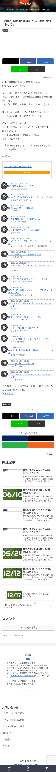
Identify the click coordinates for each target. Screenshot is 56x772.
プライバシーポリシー (33, 765)
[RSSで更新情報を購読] (41, 445)
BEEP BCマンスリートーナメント (25, 317)
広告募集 (7, 739)
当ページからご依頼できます (23, 675)
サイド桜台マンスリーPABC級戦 (24, 230)
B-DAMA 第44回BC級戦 (20, 208)
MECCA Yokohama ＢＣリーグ (24, 186)
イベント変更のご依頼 (13, 720)
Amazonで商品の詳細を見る (18, 166)
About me (18, 765)
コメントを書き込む (28, 627)
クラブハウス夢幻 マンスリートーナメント (29, 279)
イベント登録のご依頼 (13, 713)
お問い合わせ (9, 733)
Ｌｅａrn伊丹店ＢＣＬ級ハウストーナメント (30, 339)
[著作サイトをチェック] (15, 438)
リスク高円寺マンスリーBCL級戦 (24, 254)
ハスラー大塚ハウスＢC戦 (21, 363)
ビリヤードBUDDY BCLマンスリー (25, 328)
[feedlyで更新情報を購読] (15, 445)
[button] (36, 69)
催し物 (7, 404)
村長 (28, 659)
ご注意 (6, 746)
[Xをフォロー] (41, 438)
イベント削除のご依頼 (13, 726)
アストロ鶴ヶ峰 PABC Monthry (24, 219)
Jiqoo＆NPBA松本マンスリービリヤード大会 (30, 197)
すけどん (16, 668)
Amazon (27, 172)
